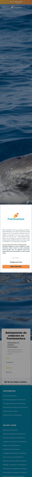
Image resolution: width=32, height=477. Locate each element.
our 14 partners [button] (19, 230)
